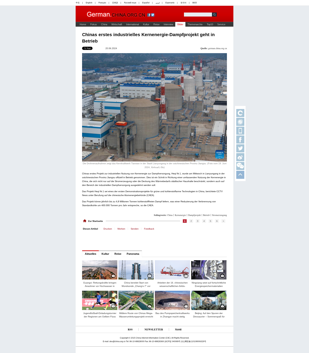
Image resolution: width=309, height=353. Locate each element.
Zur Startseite (95, 221)
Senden (135, 228)
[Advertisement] (106, 240)
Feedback (149, 228)
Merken (121, 228)
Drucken (107, 228)
